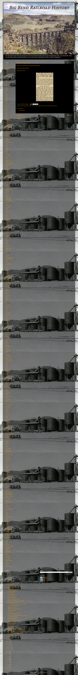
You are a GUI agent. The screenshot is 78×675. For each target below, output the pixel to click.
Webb (7, 541)
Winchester (8, 557)
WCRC (7, 540)
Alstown (7, 135)
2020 (8, 581)
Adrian (7, 123)
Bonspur (7, 168)
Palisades (7, 415)
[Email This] (33, 104)
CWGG (7, 215)
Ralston (7, 435)
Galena (7, 267)
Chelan (7, 191)
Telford (7, 507)
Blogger (45, 672)
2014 (8, 659)
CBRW (7, 184)
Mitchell (7, 362)
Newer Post (20, 115)
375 (6, 91)
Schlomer (7, 470)
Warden (7, 527)
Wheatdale (8, 548)
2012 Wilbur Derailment (12, 618)
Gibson (7, 270)
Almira (7, 132)
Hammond (8, 287)
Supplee (7, 504)
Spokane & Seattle (9, 496)
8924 (6, 113)
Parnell (7, 416)
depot (7, 226)
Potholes (7, 423)
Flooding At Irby (11, 587)
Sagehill (7, 466)
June (9, 641)
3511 (6, 87)
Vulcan (7, 523)
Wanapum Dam (9, 526)
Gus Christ (8, 286)
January (9, 649)
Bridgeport (8, 172)
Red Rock (7, 439)
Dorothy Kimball (9, 234)
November (10, 584)
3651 (6, 90)
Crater (7, 208)
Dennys (7, 224)
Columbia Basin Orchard (9, 198)
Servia (7, 480)
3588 (6, 88)
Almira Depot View (11, 594)
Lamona (7, 325)
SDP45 (46, 577)
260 (6, 74)
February (10, 647)
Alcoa (7, 130)
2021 (8, 580)
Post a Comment (21, 110)
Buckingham (8, 175)
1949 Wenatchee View (12, 621)
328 (6, 84)
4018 (6, 96)
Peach (7, 419)
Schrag (7, 473)
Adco (6, 122)
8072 (6, 109)
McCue (7, 352)
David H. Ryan (28, 105)
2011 (8, 664)
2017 (8, 654)
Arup (6, 145)
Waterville (7, 535)
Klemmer (7, 317)
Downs (7, 237)
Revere (7, 445)
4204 (6, 99)
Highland (7, 296)
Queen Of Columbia (9, 429)
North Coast (8, 392)
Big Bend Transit (9, 164)
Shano (7, 483)
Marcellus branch (9, 346)
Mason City (8, 349)
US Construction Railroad (52, 105)
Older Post (69, 115)
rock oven (7, 456)
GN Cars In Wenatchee (12, 610)
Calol (6, 180)
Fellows (7, 260)
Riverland (7, 450)
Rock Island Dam (9, 454)
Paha (7, 413)
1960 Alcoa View (11, 626)
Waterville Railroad (9, 537)
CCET (7, 186)
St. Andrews (8, 497)
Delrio (7, 223)
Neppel (7, 390)
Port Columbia (8, 422)
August (9, 638)
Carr (6, 183)
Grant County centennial (8, 278)
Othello (7, 410)
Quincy (7, 431)
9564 (6, 118)
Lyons (7, 340)
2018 (8, 653)
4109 (6, 97)
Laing (7, 322)
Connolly (7, 202)
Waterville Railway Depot (12, 591)
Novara (7, 397)
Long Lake (8, 337)
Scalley (7, 467)
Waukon (7, 538)
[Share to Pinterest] (37, 104)
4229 (6, 103)
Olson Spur (8, 406)
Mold (6, 365)
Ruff (6, 464)
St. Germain (8, 499)
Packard (7, 412)
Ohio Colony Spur (9, 404)
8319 (6, 110)
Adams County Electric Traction (9, 120)
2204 (6, 69)
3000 (6, 78)
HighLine (7, 297)
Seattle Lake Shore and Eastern (9, 476)
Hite (6, 300)
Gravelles (7, 281)
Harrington (8, 292)
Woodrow (7, 563)
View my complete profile (48, 580)
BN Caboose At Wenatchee (13, 605)
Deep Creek (8, 221)
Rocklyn (7, 457)
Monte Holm (8, 371)
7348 (6, 106)
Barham (7, 152)
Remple (7, 442)
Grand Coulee (34, 105)
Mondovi (7, 368)
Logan (7, 336)
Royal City (7, 461)
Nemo (7, 389)
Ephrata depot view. (11, 589)
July (9, 639)
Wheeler (7, 550)
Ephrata (7, 246)
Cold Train (8, 194)
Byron (7, 178)
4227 (6, 102)
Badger (7, 149)
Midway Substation (9, 359)
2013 (8, 661)
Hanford (7, 289)
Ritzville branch (8, 448)
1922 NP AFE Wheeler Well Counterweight (16, 600)
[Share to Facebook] (36, 104)
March (9, 646)
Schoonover (8, 472)
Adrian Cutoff (8, 125)
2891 (6, 75)
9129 (6, 116)
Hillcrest (7, 299)
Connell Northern (9, 201)
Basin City (7, 154)
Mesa (7, 358)
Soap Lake (8, 490)
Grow (7, 284)
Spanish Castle (8, 492)
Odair (45, 105)
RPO (6, 463)
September (10, 636)
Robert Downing (9, 451)
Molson (7, 367)
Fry (6, 266)
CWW (7, 217)
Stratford (7, 503)
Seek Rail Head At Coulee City (13, 599)
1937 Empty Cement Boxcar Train (14, 620)
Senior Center (8, 479)
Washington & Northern (8, 530)
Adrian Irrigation (9, 126)
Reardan (7, 438)
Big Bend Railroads (9, 162)
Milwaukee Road (9, 361)
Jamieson (7, 305)
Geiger (7, 269)
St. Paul (7, 500)
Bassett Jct (8, 155)
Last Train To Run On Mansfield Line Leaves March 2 (18, 631)
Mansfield (7, 345)
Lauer (7, 329)
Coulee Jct (8, 207)
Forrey (7, 261)
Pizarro (7, 420)
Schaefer (7, 469)
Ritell (6, 447)
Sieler (7, 484)
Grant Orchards (9, 280)
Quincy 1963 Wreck (9, 432)
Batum (7, 157)
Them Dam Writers (9, 509)
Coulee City (8, 205)
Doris (7, 233)
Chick (7, 192)
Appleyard (7, 141)
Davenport (8, 218)
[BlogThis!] (34, 104)
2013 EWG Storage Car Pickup (14, 613)
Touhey (7, 512)
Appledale (7, 139)
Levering (7, 332)
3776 (6, 93)
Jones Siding (8, 312)
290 (6, 77)
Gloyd (7, 272)
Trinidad (7, 513)
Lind (6, 335)
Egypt (7, 242)
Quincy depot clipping (10, 434)
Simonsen (7, 486)
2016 (8, 656)
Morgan (7, 374)
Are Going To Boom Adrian (13, 602)
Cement (7, 187)
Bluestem (7, 165)
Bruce (7, 174)
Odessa (7, 401)
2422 (6, 72)
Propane (7, 426)
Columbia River (8, 199)
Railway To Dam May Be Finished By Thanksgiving (17, 615)
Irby (6, 303)
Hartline (7, 293)
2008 (8, 669)
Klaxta (7, 316)
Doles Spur (8, 230)
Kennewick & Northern (8, 314)
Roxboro (7, 460)
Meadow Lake (8, 355)
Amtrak (7, 136)
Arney (7, 144)
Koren (7, 319)
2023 (8, 577)
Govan (7, 274)
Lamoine (7, 323)
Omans (7, 407)
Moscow (7, 377)
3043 (6, 81)
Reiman (7, 441)
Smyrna (7, 489)
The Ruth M (10, 612)
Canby (7, 181)
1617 (6, 64)
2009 (8, 667)
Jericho (7, 311)
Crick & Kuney (22, 105)
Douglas (7, 236)
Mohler (7, 364)
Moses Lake (8, 380)
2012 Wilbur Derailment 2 (12, 616)
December (10, 583)
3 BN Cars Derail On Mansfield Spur (15, 628)
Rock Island (8, 453)
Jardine (7, 308)
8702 (6, 112)
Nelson (7, 386)
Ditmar (7, 229)
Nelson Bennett (8, 387)
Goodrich (7, 273)
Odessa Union (8, 403)
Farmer (7, 256)
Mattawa (7, 351)
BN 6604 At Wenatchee (12, 607)
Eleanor (7, 243)
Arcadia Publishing (9, 142)
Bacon (7, 148)
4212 (6, 100)
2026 (8, 572)
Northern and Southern (8, 394)
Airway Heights (8, 129)
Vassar (7, 519)
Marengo (7, 348)
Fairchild (7, 254)
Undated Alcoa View (11, 623)
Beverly (7, 158)
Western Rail (8, 547)
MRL (6, 381)
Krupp (7, 320)
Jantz (7, 306)
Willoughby (8, 554)
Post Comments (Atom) (26, 117)
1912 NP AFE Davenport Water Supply (15, 586)
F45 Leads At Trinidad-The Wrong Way (15, 629)
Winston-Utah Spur (9, 560)
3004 (6, 80)
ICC (6, 302)
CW (6, 214)
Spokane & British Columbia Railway (9, 494)
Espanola (7, 250)
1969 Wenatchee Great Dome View (14, 608)
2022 (8, 578)
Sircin (7, 487)
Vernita (7, 520)
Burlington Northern (9, 177)
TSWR (7, 515)
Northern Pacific (41, 105)
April (9, 644)
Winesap (7, 559)
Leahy (7, 330)
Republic (7, 444)
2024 (8, 575)
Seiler (7, 477)
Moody (7, 373)
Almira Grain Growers (10, 133)
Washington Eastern (9, 531)
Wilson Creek (8, 556)
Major (7, 342)
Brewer (7, 171)
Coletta (7, 195)
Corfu (7, 204)
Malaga (7, 343)
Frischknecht (8, 264)
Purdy (7, 428)
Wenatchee (8, 544)
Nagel (7, 383)
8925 (6, 115)
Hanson (7, 290)
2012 (8, 662)
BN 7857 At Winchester (12, 597)
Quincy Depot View (11, 592)
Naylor (7, 384)
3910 (6, 94)
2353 (6, 71)
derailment (8, 227)
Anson (7, 138)
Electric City (8, 245)
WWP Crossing (8, 566)
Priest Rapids (8, 425)
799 (6, 107)
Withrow (7, 562)
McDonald (7, 354)
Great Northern (8, 283)
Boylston (7, 169)
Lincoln (7, 333)
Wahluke (7, 524)
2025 (8, 573)
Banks (7, 151)
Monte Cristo (8, 370)
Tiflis (6, 510)
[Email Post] (31, 104)
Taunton (7, 506)
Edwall (7, 240)
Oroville (7, 409)
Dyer (6, 239)
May (9, 643)
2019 (8, 651)
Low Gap (7, 339)
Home (44, 115)
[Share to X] (35, 104)
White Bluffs (8, 551)
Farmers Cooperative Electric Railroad (10, 258)
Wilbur (7, 553)
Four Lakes (8, 263)
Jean (6, 309)
